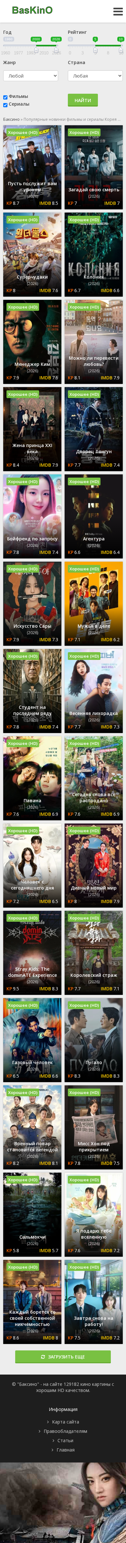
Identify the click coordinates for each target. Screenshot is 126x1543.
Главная (66, 1450)
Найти (83, 100)
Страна (76, 62)
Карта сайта (65, 1422)
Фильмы (18, 96)
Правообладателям (65, 1431)
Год (7, 32)
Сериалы (19, 104)
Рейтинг (77, 32)
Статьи (65, 1440)
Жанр (9, 62)
